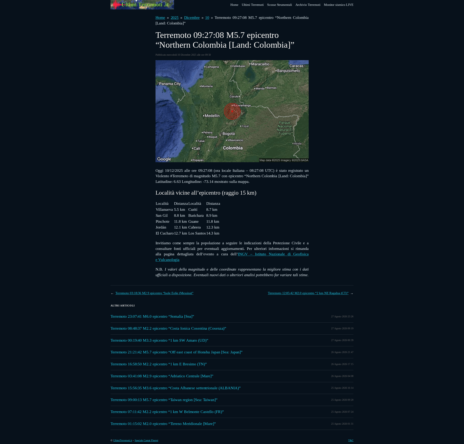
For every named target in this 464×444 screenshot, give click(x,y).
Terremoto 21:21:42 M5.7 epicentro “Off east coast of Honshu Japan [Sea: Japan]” (177, 352)
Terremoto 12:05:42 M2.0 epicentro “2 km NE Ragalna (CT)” (308, 293)
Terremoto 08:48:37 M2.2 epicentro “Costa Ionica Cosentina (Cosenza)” (168, 328)
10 (207, 17)
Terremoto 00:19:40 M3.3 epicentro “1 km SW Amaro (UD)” (159, 340)
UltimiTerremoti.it (122, 440)
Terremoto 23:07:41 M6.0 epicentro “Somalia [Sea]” (152, 316)
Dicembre (192, 17)
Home (160, 17)
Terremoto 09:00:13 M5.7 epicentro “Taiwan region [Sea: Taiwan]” (164, 400)
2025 (175, 17)
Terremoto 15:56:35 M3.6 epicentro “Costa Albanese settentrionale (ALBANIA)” (176, 388)
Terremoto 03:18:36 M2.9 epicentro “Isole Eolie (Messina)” (154, 293)
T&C (350, 440)
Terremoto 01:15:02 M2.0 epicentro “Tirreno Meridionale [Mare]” (163, 424)
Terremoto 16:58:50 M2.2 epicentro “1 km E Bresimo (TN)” (159, 364)
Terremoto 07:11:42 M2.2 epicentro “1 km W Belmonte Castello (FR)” (167, 412)
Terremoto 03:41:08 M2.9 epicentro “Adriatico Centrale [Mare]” (162, 376)
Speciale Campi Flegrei (146, 440)
